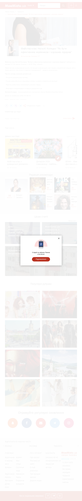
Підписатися (41, 259)
